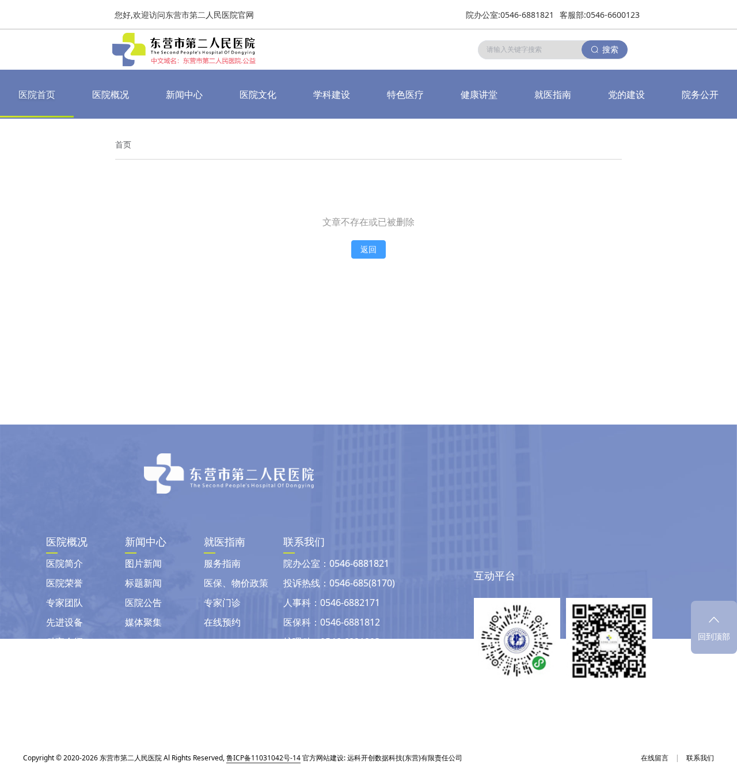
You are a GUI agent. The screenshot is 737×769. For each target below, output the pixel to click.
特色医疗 (405, 94)
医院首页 (36, 94)
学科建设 (331, 94)
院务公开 (700, 94)
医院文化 (258, 94)
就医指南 (552, 94)
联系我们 (700, 758)
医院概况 (110, 94)
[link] (123, 145)
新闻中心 (184, 94)
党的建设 (626, 94)
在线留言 (654, 758)
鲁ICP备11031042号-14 (263, 758)
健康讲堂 (479, 94)
